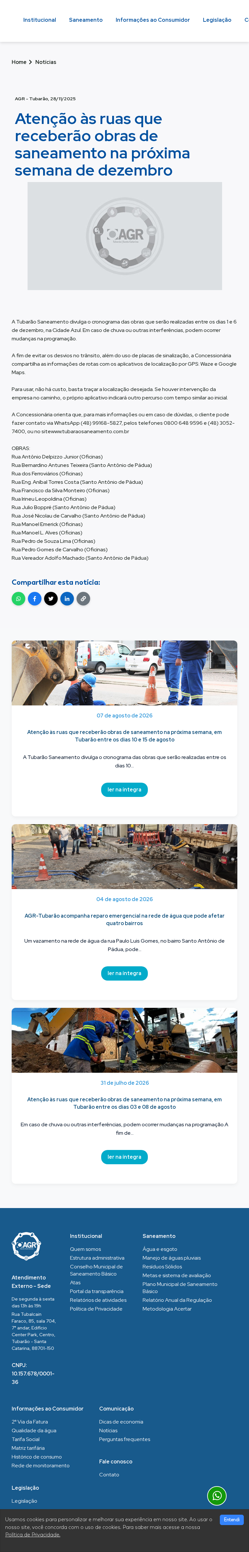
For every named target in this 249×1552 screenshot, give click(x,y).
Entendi (232, 1519)
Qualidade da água (34, 1430)
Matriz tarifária (28, 1448)
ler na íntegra (124, 789)
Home (19, 62)
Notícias (108, 1430)
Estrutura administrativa (97, 1257)
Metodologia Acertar (167, 1308)
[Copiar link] (83, 598)
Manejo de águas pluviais (172, 1257)
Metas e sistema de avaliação (177, 1275)
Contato (109, 1474)
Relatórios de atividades (98, 1300)
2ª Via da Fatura (30, 1421)
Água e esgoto (160, 1249)
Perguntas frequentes (124, 1439)
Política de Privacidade (96, 1308)
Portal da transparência (97, 1291)
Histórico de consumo (37, 1456)
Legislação (217, 19)
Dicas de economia (121, 1421)
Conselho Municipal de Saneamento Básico (96, 1270)
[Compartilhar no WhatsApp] (18, 598)
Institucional (39, 19)
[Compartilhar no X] (51, 598)
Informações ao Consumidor (153, 19)
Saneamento (86, 19)
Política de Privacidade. (32, 1535)
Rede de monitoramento (41, 1465)
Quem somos (85, 1249)
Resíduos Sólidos (162, 1266)
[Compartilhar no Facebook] (35, 598)
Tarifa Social (26, 1439)
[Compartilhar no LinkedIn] (67, 598)
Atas (75, 1282)
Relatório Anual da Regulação (177, 1300)
